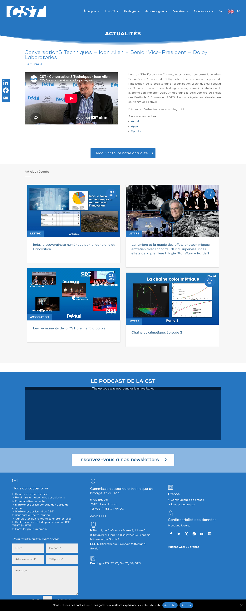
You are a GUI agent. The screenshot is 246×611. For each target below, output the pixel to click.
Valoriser (179, 11)
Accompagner (154, 11)
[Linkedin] (6, 82)
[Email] (6, 98)
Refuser (186, 605)
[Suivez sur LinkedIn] (179, 534)
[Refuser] (241, 605)
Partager (130, 11)
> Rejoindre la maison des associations (38, 497)
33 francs (192, 546)
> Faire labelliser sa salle (28, 501)
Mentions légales (179, 525)
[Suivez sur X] (186, 534)
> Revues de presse (181, 504)
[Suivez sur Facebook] (171, 534)
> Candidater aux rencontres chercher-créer (42, 518)
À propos (90, 11)
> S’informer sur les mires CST (33, 511)
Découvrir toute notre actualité (121, 153)
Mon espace (202, 11)
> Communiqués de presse (186, 499)
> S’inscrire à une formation (31, 515)
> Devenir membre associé (30, 494)
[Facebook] (6, 90)
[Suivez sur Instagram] (194, 534)
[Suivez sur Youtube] (202, 534)
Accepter (170, 605)
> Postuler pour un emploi (29, 529)
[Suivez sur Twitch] (209, 534)
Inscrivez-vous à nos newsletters (119, 460)
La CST (110, 11)
